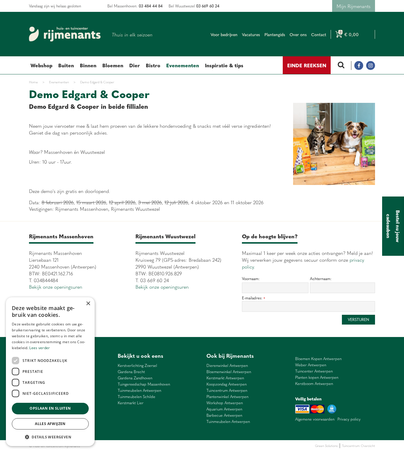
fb (358, 65)
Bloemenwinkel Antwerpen (228, 371)
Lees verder (39, 347)
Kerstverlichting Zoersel (137, 365)
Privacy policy (349, 419)
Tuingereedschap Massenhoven (144, 384)
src (341, 65)
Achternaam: (321, 278)
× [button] (88, 303)
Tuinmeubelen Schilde (136, 396)
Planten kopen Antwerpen (316, 377)
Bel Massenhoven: (135, 6)
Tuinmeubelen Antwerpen (139, 390)
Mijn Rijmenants (354, 6)
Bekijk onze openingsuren (55, 286)
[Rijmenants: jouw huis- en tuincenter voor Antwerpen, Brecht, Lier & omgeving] (65, 34)
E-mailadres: (253, 298)
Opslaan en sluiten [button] (50, 408)
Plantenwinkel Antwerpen (227, 396)
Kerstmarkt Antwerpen (225, 378)
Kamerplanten (152, 446)
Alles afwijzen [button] (50, 423)
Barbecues (170, 446)
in (370, 65)
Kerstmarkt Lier (130, 402)
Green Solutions (326, 445)
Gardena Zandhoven (135, 378)
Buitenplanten (112, 446)
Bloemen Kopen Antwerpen (318, 358)
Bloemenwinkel (91, 446)
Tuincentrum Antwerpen (226, 390)
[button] (50, 436)
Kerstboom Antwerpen (314, 383)
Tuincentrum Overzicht (358, 445)
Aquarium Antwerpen (224, 409)
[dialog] (50, 371)
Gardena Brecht (131, 371)
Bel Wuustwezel (194, 6)
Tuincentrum (132, 446)
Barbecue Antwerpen (224, 415)
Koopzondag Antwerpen (226, 384)
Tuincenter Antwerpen (314, 371)
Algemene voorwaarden (314, 419)
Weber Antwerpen (310, 365)
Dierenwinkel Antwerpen (227, 365)
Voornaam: (251, 278)
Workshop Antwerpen (224, 402)
